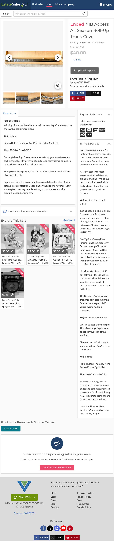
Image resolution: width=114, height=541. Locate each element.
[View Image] (9, 98)
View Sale (68, 220)
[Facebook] (43, 528)
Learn (53, 496)
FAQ (53, 493)
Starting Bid (77, 47)
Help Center (83, 503)
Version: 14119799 (24, 513)
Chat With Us (27, 497)
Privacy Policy (84, 496)
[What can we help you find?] (84, 14)
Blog (53, 503)
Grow (53, 500)
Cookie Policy (84, 507)
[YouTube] (63, 528)
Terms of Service (85, 493)
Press (79, 500)
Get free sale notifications (57, 467)
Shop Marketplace (84, 70)
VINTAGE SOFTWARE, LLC (31, 503)
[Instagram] (57, 528)
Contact (55, 507)
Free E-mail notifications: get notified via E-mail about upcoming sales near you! (75, 484)
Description (9, 113)
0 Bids (77, 59)
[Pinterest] (70, 528)
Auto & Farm (11, 428)
